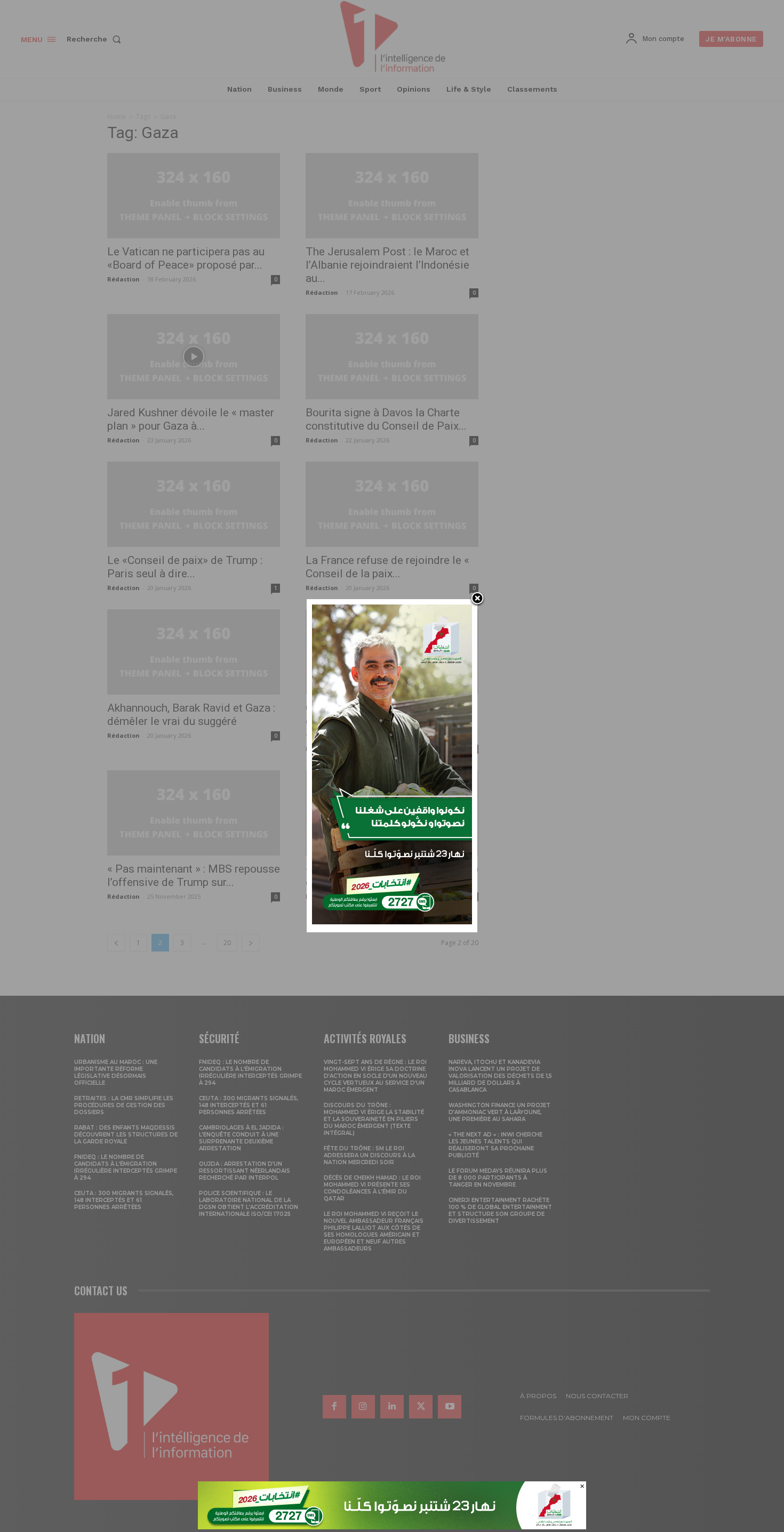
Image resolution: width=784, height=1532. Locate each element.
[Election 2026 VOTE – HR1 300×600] (392, 921)
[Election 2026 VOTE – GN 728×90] (392, 1526)
